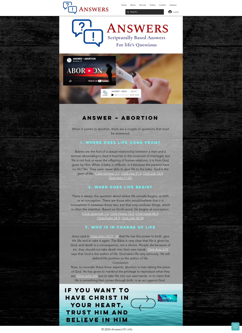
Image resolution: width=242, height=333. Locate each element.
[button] (107, 174)
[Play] (113, 95)
